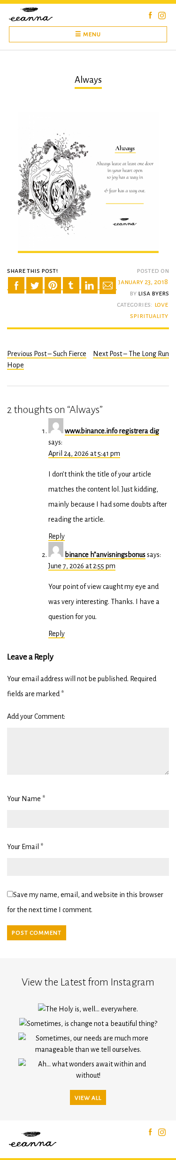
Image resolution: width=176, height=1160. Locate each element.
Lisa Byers (153, 293)
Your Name (24, 798)
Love (161, 304)
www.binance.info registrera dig (112, 431)
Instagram (162, 15)
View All (88, 1098)
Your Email (23, 846)
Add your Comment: (36, 716)
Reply (56, 536)
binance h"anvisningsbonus (105, 554)
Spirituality (149, 315)
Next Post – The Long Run (131, 354)
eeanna (32, 14)
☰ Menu (88, 34)
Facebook (150, 15)
